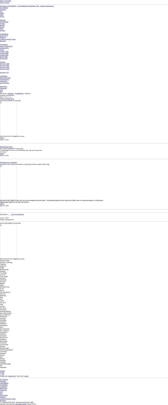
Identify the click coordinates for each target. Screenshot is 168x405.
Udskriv (2, 371)
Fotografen (3, 390)
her (20, 100)
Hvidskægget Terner (6, 147)
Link (1, 392)
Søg (1, 393)
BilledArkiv (3, 388)
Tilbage (2, 372)
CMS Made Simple (20, 404)
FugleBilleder (19, 93)
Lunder (26, 376)
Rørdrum (3, 397)
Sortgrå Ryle (12, 376)
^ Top (2, 374)
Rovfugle (3, 400)
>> (10, 97)
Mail (31, 402)
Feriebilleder (4, 385)
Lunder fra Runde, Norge (8, 399)
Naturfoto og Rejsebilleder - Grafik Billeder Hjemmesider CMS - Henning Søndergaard (27, 6)
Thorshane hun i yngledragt (8, 162)
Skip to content (4, 2)
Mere (2, 138)
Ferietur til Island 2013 (7, 99)
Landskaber (3, 386)
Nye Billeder (4, 379)
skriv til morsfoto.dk (16, 214)
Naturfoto (11, 93)
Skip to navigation (5, 1)
